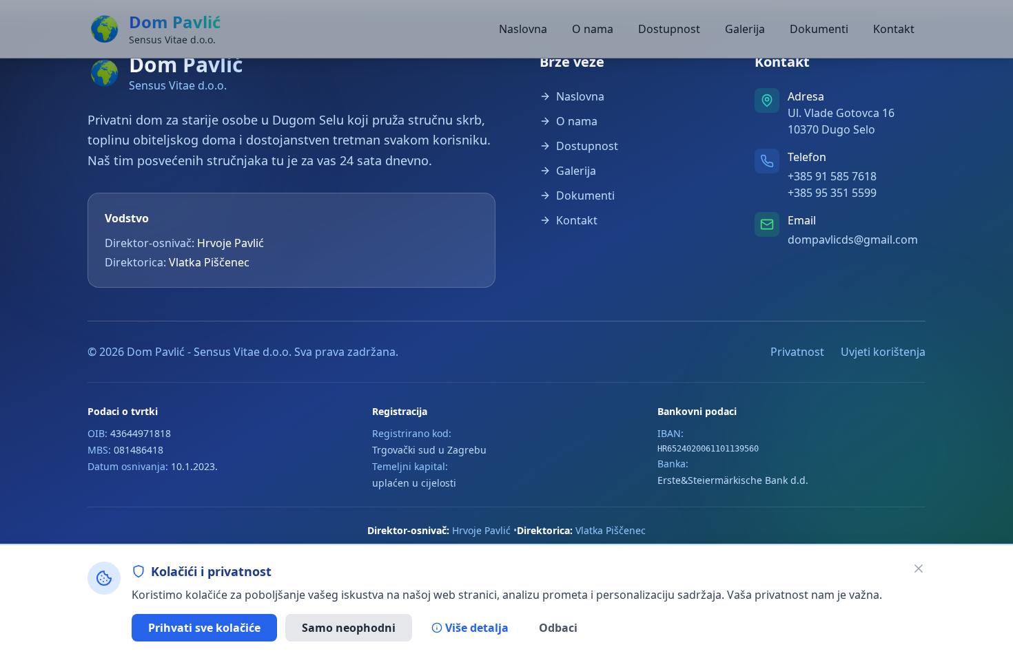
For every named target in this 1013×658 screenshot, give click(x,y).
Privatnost (797, 351)
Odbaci (558, 627)
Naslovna (523, 28)
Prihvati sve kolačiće (204, 627)
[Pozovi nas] (767, 161)
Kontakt (893, 28)
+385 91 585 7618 (832, 176)
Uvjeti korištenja (883, 351)
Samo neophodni (349, 627)
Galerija (745, 28)
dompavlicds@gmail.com (853, 239)
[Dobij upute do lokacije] (767, 100)
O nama (592, 28)
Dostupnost (669, 28)
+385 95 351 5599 (832, 192)
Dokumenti (819, 28)
